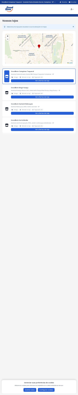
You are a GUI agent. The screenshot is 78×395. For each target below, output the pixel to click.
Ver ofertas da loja (42, 81)
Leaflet (71, 63)
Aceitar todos (30, 390)
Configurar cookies (46, 390)
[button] (39, 47)
